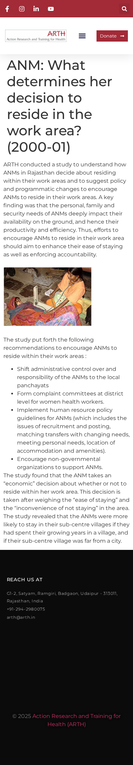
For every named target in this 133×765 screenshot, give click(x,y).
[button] (124, 8)
